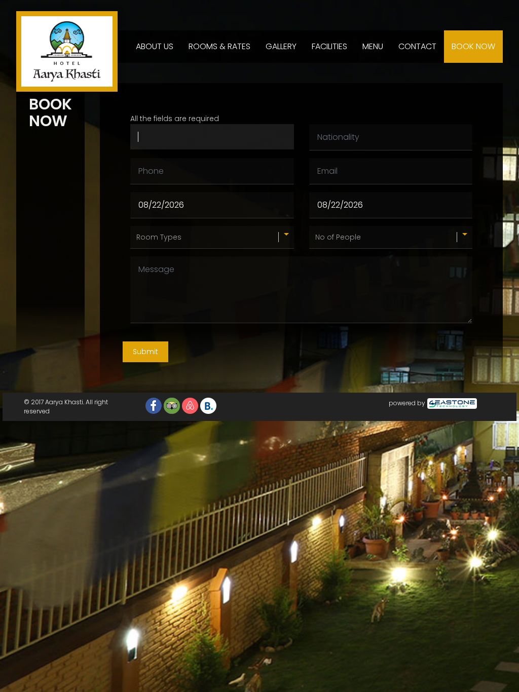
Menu (372, 46)
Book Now (473, 46)
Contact (417, 46)
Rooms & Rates (219, 46)
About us (154, 46)
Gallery (281, 46)
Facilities (329, 46)
